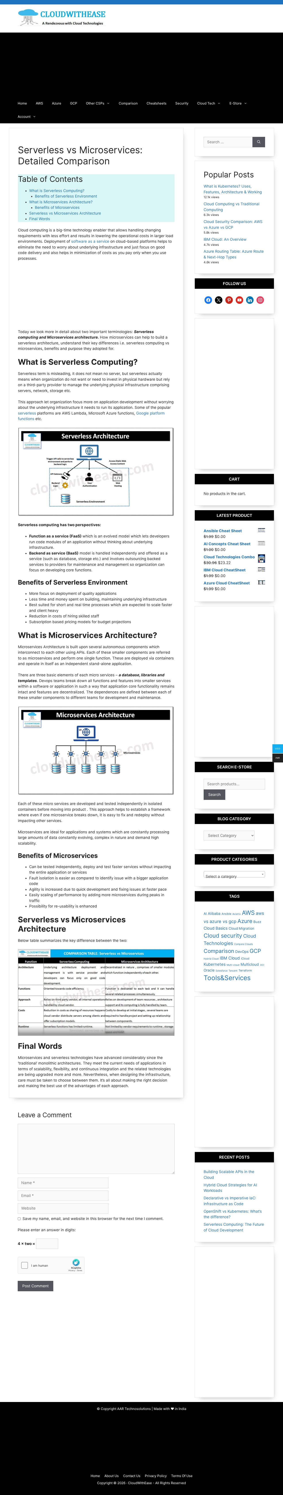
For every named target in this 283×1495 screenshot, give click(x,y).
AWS (39, 103)
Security (181, 103)
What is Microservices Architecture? (62, 202)
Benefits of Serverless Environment (66, 196)
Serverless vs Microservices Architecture (65, 213)
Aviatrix (236, 914)
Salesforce (222, 970)
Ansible (226, 913)
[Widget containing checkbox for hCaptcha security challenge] (51, 1265)
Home (22, 103)
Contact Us (131, 1476)
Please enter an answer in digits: (47, 1230)
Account (24, 116)
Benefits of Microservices (57, 207)
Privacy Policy (156, 1476)
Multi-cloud (233, 965)
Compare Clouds (243, 944)
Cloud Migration (241, 928)
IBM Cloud (230, 958)
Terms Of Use (182, 1476)
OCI (262, 965)
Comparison (128, 103)
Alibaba (214, 913)
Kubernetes (215, 964)
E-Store (235, 103)
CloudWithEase (140, 1483)
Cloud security (223, 935)
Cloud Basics (216, 928)
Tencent (233, 970)
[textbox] (234, 876)
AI (205, 913)
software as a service (90, 241)
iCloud (245, 958)
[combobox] (234, 874)
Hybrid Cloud (211, 958)
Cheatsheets (156, 103)
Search (214, 794)
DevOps (242, 951)
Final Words (39, 219)
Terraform (245, 970)
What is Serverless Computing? (56, 190)
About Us (111, 1476)
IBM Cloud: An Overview (225, 239)
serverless (27, 413)
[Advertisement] (141, 64)
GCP (73, 103)
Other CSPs (95, 103)
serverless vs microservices (104, 1030)
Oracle (209, 970)
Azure (56, 103)
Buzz (257, 922)
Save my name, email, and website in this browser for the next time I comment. (93, 1218)
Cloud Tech (206, 103)
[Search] (258, 142)
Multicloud (250, 964)
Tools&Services (227, 978)
